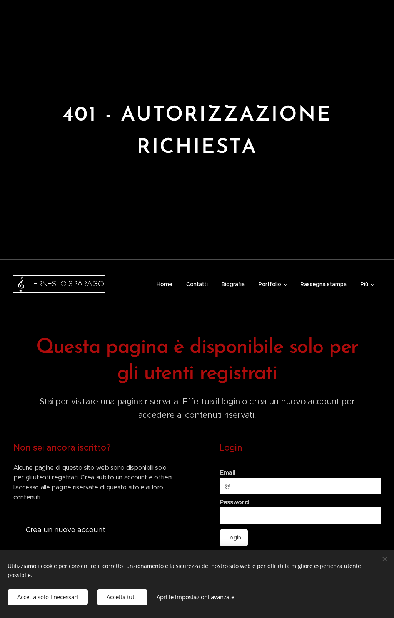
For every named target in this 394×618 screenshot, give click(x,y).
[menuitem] (164, 284)
